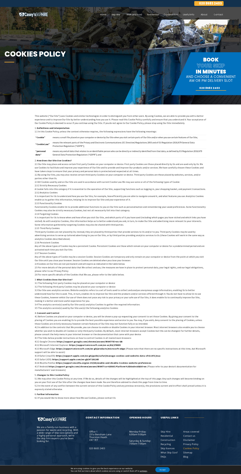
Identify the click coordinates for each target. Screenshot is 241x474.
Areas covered (191, 431)
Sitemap (187, 452)
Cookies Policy (191, 448)
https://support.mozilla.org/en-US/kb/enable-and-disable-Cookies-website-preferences (103, 362)
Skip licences (168, 448)
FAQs (163, 456)
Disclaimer (189, 440)
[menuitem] (103, 14)
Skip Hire (166, 431)
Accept (163, 469)
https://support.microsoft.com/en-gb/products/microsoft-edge (90, 348)
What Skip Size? (169, 452)
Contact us (189, 435)
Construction (168, 440)
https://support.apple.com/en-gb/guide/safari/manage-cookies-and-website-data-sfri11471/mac (108, 355)
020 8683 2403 (210, 3)
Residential (167, 435)
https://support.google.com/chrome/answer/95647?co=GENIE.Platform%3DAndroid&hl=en (97, 366)
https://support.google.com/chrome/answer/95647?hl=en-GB (89, 341)
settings (143, 471)
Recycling (166, 444)
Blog (185, 456)
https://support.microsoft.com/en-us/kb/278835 (95, 345)
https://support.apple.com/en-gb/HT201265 (75, 359)
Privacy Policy (190, 444)
